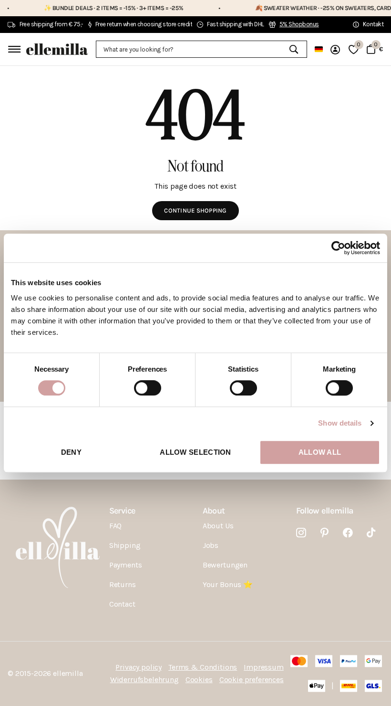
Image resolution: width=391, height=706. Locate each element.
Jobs (210, 545)
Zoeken (294, 49)
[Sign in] (335, 49)
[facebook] (348, 533)
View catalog (13, 49)
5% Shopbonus (299, 24)
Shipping (125, 545)
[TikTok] (371, 533)
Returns (122, 584)
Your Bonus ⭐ (228, 584)
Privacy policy (138, 667)
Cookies (199, 679)
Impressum (264, 667)
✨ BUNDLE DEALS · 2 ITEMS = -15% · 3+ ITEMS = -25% (102, 7)
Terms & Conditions (202, 667)
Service (122, 510)
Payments (125, 564)
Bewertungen (225, 564)
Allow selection (195, 452)
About (214, 510)
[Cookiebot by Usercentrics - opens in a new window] (338, 248)
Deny (71, 452)
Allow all (319, 452)
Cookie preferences (251, 679)
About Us (218, 525)
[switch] (147, 388)
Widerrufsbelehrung (144, 679)
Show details (339, 423)
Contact (122, 604)
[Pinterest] (324, 533)
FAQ (115, 525)
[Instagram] (301, 533)
